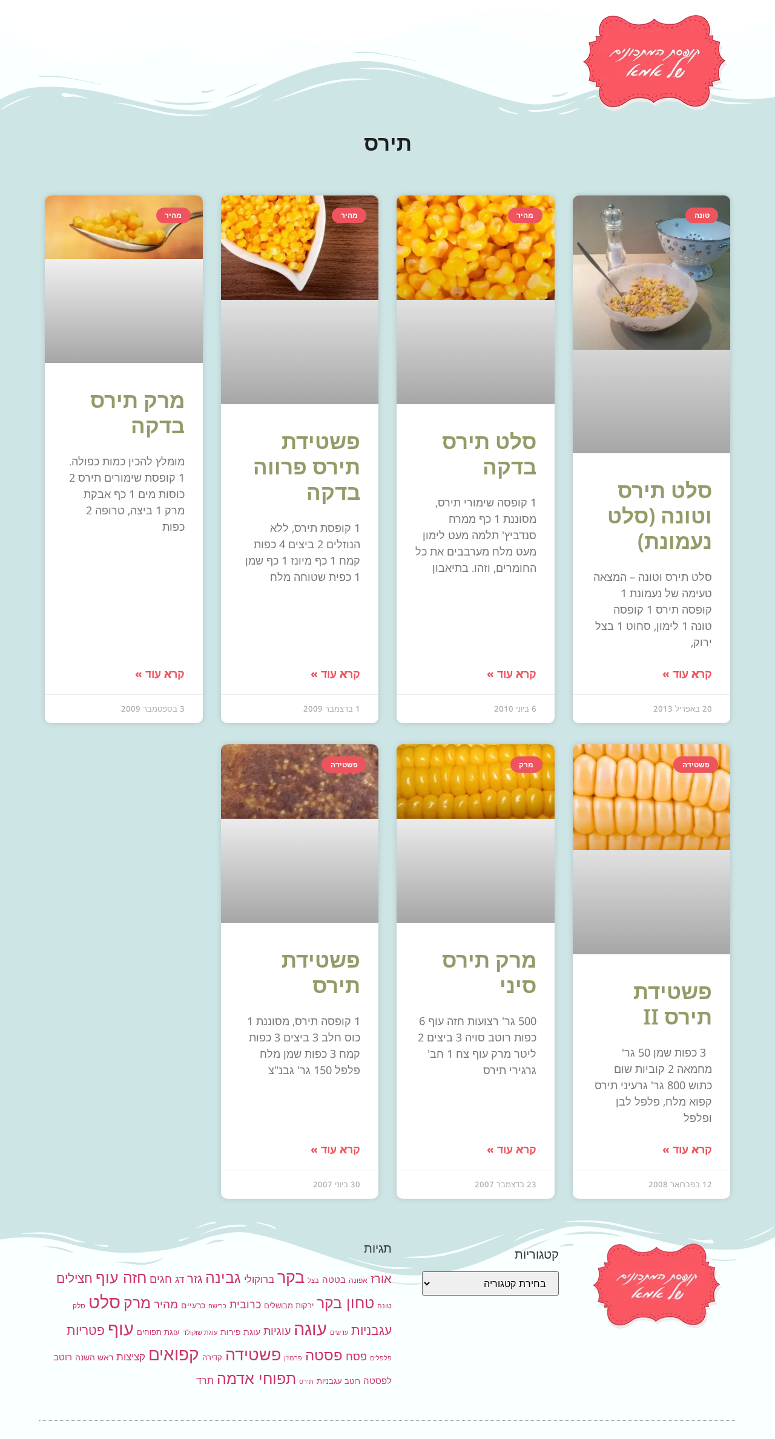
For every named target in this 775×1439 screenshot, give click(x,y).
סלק (79, 1305)
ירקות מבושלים (289, 1305)
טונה (384, 1305)
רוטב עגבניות (338, 1381)
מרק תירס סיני (489, 972)
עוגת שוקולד (200, 1333)
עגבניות (371, 1330)
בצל (313, 1281)
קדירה (212, 1357)
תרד (205, 1380)
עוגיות (277, 1330)
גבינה (223, 1277)
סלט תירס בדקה (489, 453)
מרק (137, 1302)
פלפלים (381, 1358)
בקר (291, 1277)
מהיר (166, 1304)
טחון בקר (345, 1303)
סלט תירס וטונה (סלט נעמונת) (659, 515)
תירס (306, 1382)
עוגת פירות (240, 1331)
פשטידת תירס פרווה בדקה (306, 466)
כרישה (217, 1306)
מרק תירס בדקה (137, 412)
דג (179, 1279)
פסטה (324, 1355)
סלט (104, 1302)
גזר (194, 1278)
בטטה (334, 1279)
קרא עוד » (687, 673)
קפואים (173, 1354)
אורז (381, 1278)
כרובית (245, 1304)
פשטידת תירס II (672, 1004)
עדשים (339, 1333)
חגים (161, 1278)
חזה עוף (121, 1277)
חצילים (74, 1278)
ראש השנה (94, 1357)
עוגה (310, 1328)
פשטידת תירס (321, 972)
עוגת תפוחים (158, 1332)
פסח (356, 1356)
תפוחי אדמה (256, 1378)
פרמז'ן (293, 1358)
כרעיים (193, 1305)
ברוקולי (259, 1279)
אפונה (358, 1280)
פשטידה (253, 1355)
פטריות (86, 1330)
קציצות (130, 1357)
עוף (121, 1328)
